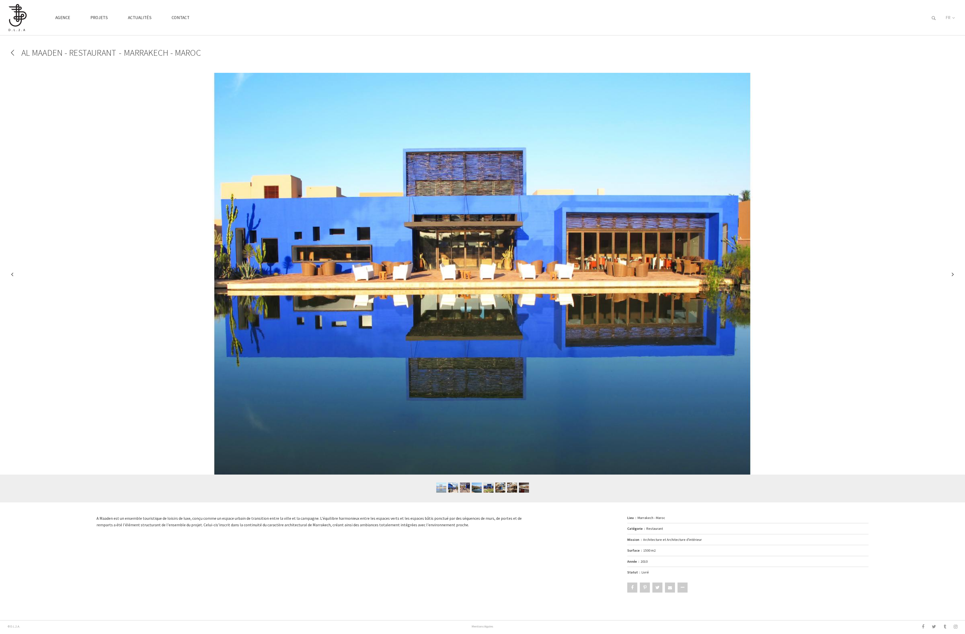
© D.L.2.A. (14, 626)
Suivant (952, 277)
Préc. (13, 277)
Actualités (140, 17)
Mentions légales (482, 626)
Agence (62, 17)
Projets (99, 17)
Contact (180, 17)
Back (13, 53)
